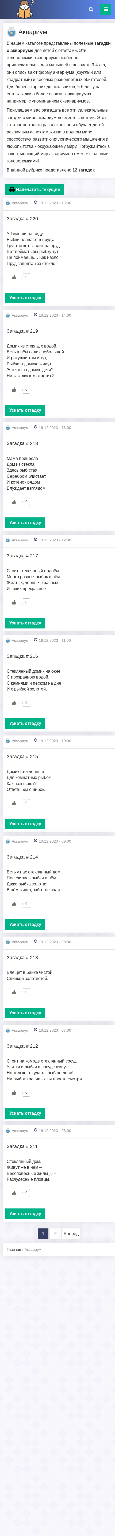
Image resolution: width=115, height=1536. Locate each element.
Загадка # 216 (22, 656)
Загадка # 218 (22, 443)
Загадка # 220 (22, 218)
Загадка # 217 (22, 555)
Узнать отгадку (25, 298)
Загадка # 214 (22, 857)
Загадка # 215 (22, 756)
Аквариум (20, 203)
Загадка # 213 (22, 957)
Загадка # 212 (22, 1046)
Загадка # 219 (22, 331)
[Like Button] (14, 277)
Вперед (71, 1233)
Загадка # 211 (22, 1146)
